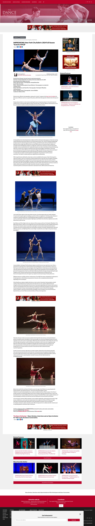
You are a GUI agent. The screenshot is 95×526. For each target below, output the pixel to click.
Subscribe (74, 520)
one (38, 411)
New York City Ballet (50, 96)
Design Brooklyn (89, 523)
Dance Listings (16, 1)
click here (27, 410)
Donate (61, 505)
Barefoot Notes (5, 517)
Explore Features (7, 1)
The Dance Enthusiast (20, 416)
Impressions (22, 37)
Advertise (34, 1)
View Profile (20, 75)
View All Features (47, 458)
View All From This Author (47, 482)
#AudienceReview (22, 411)
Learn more (35, 504)
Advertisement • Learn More (47, 30)
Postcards (4, 513)
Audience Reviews (26, 1)
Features (16, 37)
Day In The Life (5, 514)
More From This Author (27, 75)
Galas (11, 517)
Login (40, 1)
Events (11, 511)
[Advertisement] (71, 117)
